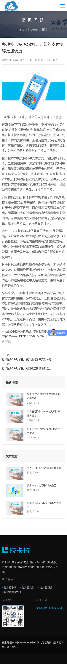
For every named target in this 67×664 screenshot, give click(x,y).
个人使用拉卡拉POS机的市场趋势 (44, 468)
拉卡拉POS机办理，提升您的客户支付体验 (27, 359)
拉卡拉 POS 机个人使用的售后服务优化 (43, 431)
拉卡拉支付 (28, 587)
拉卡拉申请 (10, 587)
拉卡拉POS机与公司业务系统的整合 (44, 505)
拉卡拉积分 (46, 587)
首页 (21, 29)
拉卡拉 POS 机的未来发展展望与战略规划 (43, 396)
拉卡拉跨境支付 (12, 592)
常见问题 (33, 29)
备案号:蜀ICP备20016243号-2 (19, 642)
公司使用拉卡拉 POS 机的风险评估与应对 (43, 413)
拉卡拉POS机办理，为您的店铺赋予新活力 (27, 368)
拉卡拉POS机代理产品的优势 (41, 485)
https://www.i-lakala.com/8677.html (23, 336)
